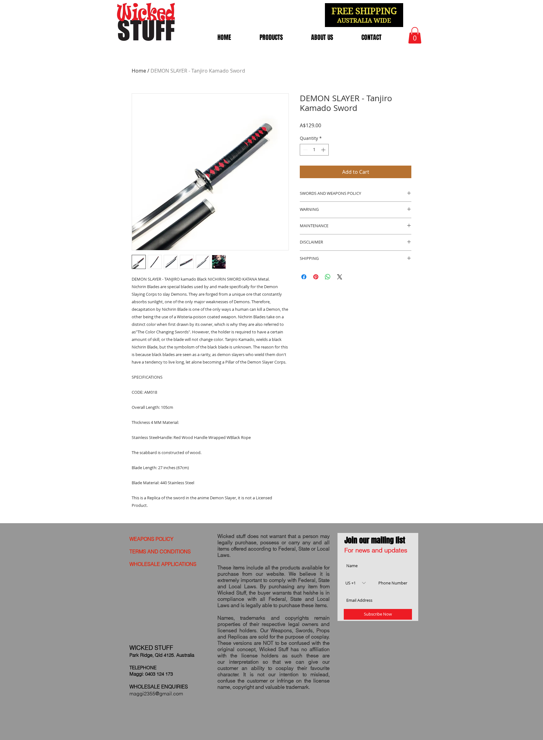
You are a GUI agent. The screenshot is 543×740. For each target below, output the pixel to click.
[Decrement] (305, 149)
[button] (271, 37)
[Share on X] (339, 277)
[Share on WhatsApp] (328, 277)
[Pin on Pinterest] (316, 277)
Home (139, 70)
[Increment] (324, 149)
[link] (415, 35)
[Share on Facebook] (304, 277)
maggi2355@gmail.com (156, 693)
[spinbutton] (314, 149)
